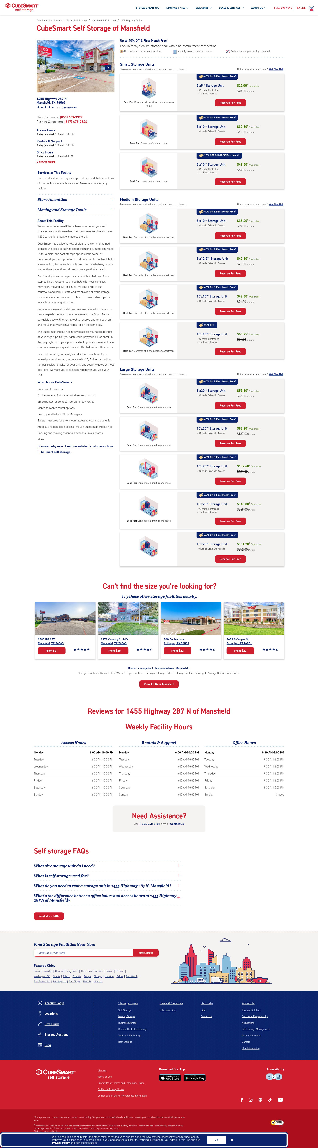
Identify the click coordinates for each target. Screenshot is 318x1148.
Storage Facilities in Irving (190, 673)
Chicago (98, 976)
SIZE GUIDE (202, 8)
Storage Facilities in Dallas (92, 673)
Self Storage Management (256, 1029)
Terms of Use (105, 1076)
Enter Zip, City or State (51, 953)
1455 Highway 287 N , (52, 101)
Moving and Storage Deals (62, 209)
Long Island (72, 971)
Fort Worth (131, 976)
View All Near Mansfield (159, 684)
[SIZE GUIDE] (210, 8)
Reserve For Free (230, 103)
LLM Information (250, 1048)
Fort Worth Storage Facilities (126, 673)
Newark (99, 971)
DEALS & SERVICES (230, 8)
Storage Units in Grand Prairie (224, 673)
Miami (66, 976)
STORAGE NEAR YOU (147, 8)
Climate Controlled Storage (132, 1029)
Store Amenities (52, 199)
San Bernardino (42, 981)
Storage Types (128, 1003)
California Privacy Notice (111, 1089)
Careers (246, 1042)
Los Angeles (59, 981)
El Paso (120, 971)
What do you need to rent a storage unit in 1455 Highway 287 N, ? (103, 885)
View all (98, 981)
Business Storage (127, 1023)
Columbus (86, 971)
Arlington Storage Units (158, 673)
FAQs (203, 1010)
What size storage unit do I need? (64, 866)
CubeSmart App (168, 1010)
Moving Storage (126, 1016)
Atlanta (56, 976)
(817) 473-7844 (75, 122)
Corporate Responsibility (255, 1016)
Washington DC (42, 976)
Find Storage (146, 953)
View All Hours (46, 162)
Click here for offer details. (46, 1131)
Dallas (119, 976)
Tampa (87, 976)
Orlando (77, 976)
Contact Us (177, 824)
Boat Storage (125, 1042)
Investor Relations (251, 1010)
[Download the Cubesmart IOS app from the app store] (170, 1077)
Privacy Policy (61, 1143)
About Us (248, 1003)
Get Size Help (276, 69)
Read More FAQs (48, 916)
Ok (216, 1140)
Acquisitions (248, 1023)
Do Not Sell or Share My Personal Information (122, 1095)
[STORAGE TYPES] (187, 8)
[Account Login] (312, 8)
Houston (109, 976)
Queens (59, 971)
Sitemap (102, 1070)
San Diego (74, 981)
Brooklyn (47, 971)
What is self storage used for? (61, 876)
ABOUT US (257, 8)
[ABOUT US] (265, 8)
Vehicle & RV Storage (129, 1035)
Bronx (37, 971)
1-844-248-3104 (149, 824)
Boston (109, 971)
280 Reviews (69, 107)
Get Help (207, 1003)
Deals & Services (171, 1003)
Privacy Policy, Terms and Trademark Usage (121, 1083)
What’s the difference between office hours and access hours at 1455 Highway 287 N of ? (105, 898)
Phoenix (87, 981)
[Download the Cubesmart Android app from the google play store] (195, 1077)
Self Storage (125, 1010)
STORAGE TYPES (175, 8)
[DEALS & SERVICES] (243, 8)
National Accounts (251, 1035)
